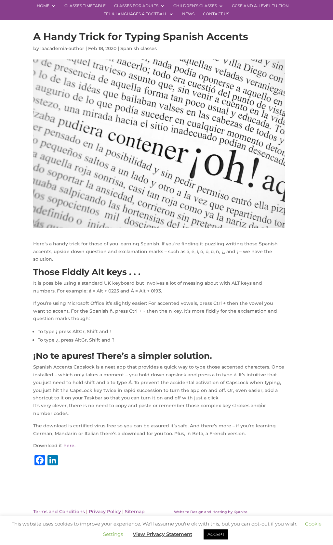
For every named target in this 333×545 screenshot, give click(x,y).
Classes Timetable (85, 6)
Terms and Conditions (59, 511)
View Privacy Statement (162, 534)
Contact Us (216, 14)
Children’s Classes (195, 6)
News (188, 14)
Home (43, 6)
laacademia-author (62, 48)
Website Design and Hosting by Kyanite (210, 512)
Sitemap (135, 511)
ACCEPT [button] (215, 534)
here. (69, 445)
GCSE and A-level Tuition (260, 6)
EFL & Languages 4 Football (135, 14)
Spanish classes (138, 48)
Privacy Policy (105, 511)
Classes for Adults (136, 6)
